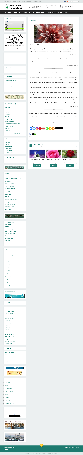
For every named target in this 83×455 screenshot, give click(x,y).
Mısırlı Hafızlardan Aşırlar (9, 318)
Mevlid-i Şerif (7, 116)
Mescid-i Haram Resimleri (9, 253)
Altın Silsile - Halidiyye (9, 176)
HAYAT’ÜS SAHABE (8, 161)
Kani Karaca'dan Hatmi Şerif (10, 313)
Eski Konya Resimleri (9, 276)
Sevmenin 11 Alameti (9, 126)
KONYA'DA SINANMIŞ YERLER (10, 183)
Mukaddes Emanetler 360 (9, 121)
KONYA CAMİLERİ (8, 190)
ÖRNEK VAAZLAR (8, 194)
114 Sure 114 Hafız (8, 88)
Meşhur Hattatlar (8, 209)
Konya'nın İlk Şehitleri (9, 152)
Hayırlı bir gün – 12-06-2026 (53, 159)
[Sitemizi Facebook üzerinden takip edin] (64, 1)
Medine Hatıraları (8, 240)
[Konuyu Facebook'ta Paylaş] (30, 134)
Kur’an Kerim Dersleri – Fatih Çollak (11, 82)
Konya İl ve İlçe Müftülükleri (10, 188)
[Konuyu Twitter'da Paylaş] (33, 134)
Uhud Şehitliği (7, 265)
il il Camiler (7, 397)
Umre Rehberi (7, 228)
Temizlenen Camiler (8, 285)
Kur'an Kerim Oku (8, 90)
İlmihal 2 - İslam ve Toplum (10, 231)
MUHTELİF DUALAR (8, 198)
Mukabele (6, 385)
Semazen (6, 394)
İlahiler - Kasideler (8, 338)
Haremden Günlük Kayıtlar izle (10, 403)
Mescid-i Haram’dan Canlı (9, 334)
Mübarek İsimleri (8, 109)
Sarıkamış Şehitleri (8, 150)
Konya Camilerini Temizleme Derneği (72, 447)
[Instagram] (37, 128)
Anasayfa (31, 20)
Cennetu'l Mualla (8, 261)
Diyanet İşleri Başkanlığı (9, 391)
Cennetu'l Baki (7, 259)
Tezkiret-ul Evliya (8, 237)
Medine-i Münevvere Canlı (9, 336)
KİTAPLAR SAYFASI (11, 222)
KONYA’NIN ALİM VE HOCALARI (10, 180)
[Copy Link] (50, 128)
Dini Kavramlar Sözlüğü (9, 238)
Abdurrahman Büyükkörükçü (10, 343)
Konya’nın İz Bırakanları (9, 208)
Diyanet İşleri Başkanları (9, 186)
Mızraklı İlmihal (7, 242)
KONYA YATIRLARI (8, 181)
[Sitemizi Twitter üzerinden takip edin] (65, 1)
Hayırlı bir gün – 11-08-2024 (69, 159)
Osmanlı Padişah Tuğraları (9, 206)
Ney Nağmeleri (7, 362)
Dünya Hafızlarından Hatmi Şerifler (11, 80)
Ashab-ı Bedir (7, 142)
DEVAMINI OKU (37, 165)
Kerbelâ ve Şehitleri (8, 146)
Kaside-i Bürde (7, 114)
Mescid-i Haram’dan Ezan (9, 352)
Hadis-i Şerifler (7, 130)
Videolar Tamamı (10, 311)
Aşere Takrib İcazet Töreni (10, 341)
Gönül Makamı (7, 339)
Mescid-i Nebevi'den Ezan (9, 354)
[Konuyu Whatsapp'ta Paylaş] (35, 134)
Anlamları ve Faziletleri (9, 71)
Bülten (35, 20)
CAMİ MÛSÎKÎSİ (7, 191)
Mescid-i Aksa (7, 268)
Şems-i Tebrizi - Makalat (10, 233)
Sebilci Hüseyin (7, 360)
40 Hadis (6, 111)
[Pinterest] (40, 128)
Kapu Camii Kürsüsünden (9, 388)
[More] (53, 128)
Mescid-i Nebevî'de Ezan (9, 324)
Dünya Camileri (7, 273)
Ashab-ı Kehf (7, 329)
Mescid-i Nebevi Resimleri (10, 256)
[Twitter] (34, 128)
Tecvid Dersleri (7, 84)
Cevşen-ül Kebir (8, 331)
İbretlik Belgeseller (8, 325)
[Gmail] (43, 128)
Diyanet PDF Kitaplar (9, 235)
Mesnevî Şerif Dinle (8, 358)
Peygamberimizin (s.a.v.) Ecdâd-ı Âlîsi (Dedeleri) (14, 133)
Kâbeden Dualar (8, 320)
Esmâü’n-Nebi (7, 107)
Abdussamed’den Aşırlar (9, 315)
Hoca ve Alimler (8, 270)
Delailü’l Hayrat (7, 128)
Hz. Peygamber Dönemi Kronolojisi (11, 132)
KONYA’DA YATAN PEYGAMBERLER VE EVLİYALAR (14, 178)
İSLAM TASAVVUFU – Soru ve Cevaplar (12, 244)
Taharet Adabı (8, 224)
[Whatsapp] (47, 128)
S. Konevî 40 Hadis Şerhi (9, 118)
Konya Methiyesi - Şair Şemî (10, 204)
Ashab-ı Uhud (7, 144)
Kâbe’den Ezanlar (8, 322)
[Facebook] (31, 128)
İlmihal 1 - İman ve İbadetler (10, 230)
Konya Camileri (7, 279)
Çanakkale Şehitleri (8, 148)
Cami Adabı (7, 226)
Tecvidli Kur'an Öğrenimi (9, 86)
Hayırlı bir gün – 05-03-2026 (37, 159)
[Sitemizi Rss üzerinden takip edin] (67, 1)
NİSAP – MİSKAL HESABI (9, 203)
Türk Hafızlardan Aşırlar (9, 317)
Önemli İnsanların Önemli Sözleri (11, 199)
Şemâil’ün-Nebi (7, 112)
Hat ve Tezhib (7, 282)
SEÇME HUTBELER (8, 193)
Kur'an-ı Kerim (7, 382)
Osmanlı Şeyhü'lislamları (9, 185)
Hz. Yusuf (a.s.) (7, 327)
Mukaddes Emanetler (9, 119)
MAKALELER (7, 196)
